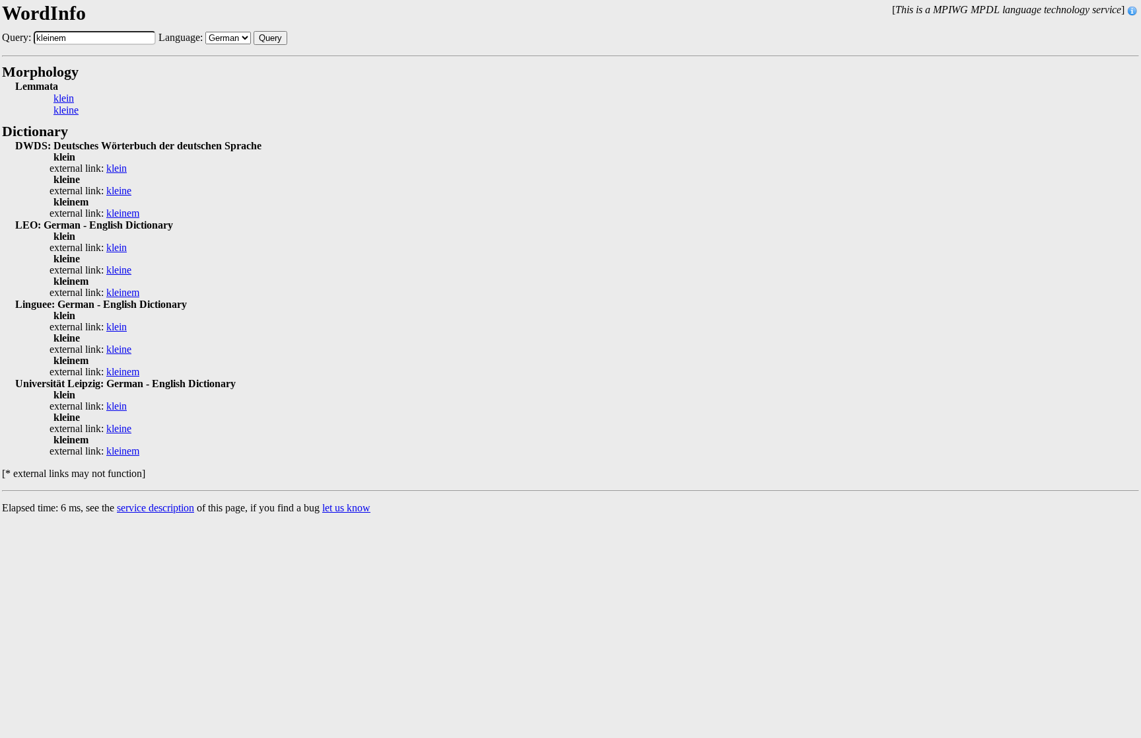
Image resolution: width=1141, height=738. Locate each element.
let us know (346, 507)
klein (63, 98)
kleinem (122, 213)
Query (270, 38)
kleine (66, 110)
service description (155, 507)
